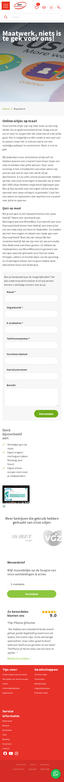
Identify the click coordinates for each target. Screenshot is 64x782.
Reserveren (7, 721)
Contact (6, 748)
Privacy (33, 764)
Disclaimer (21, 764)
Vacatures (6, 744)
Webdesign (45, 769)
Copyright (32, 769)
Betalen (5, 725)
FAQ (4, 734)
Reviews (6, 739)
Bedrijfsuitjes (40, 683)
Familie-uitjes (40, 674)
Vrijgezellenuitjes (42, 688)
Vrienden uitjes (41, 693)
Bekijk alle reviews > (19, 658)
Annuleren (7, 730)
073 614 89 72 (58, 7)
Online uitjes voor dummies (14, 674)
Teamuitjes (39, 679)
